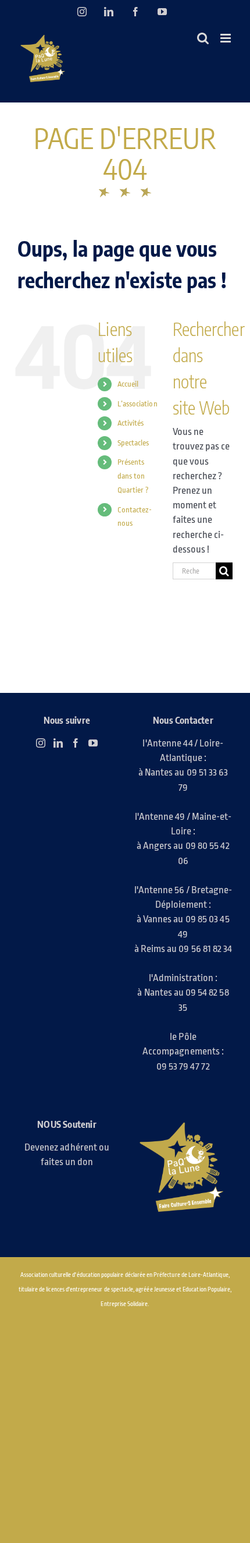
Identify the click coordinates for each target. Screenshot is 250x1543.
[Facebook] (75, 743)
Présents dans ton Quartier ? (133, 476)
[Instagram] (40, 743)
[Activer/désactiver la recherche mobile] (203, 38)
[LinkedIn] (58, 743)
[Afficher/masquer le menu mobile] (226, 38)
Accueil (127, 384)
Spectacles (133, 442)
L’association (137, 403)
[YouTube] (93, 743)
